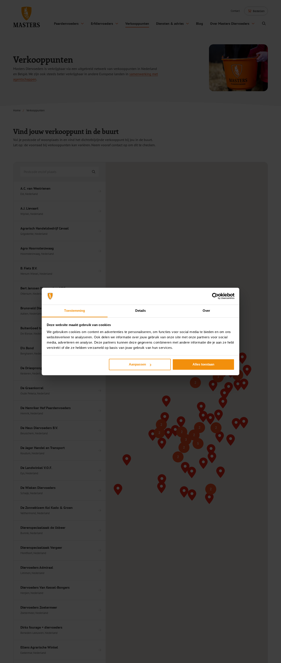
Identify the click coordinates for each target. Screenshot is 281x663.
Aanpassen (137, 364)
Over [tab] (206, 310)
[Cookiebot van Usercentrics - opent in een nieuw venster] (215, 296)
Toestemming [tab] (74, 310)
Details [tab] (140, 310)
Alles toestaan (203, 364)
